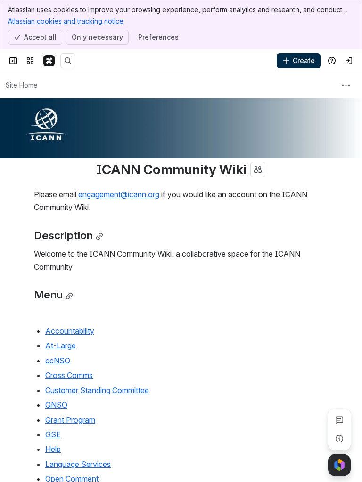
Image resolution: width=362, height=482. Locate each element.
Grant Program (70, 420)
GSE (53, 434)
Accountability (69, 331)
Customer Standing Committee (97, 390)
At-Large (60, 345)
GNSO (56, 405)
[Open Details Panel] (339, 438)
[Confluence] (49, 60)
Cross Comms (69, 375)
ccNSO (57, 360)
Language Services (78, 464)
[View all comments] (339, 419)
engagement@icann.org (118, 194)
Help (53, 449)
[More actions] (346, 85)
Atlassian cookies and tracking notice (65, 21)
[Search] (67, 60)
